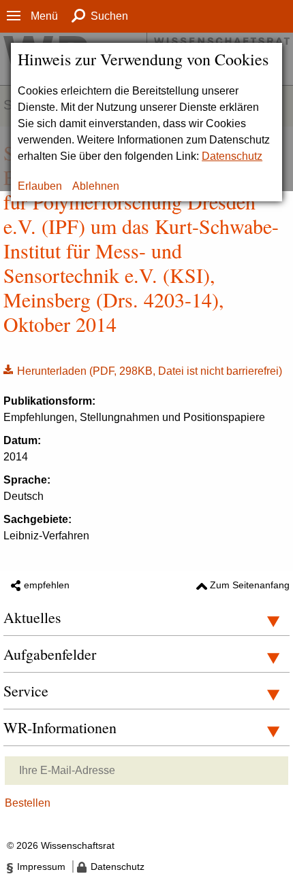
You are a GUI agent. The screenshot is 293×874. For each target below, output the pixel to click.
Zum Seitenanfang (250, 584)
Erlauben (40, 186)
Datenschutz (232, 156)
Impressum (41, 866)
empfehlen (47, 584)
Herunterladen (142, 370)
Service (25, 691)
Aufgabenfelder (49, 654)
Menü (44, 16)
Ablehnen (95, 186)
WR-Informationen (60, 727)
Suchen (109, 16)
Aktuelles (32, 617)
